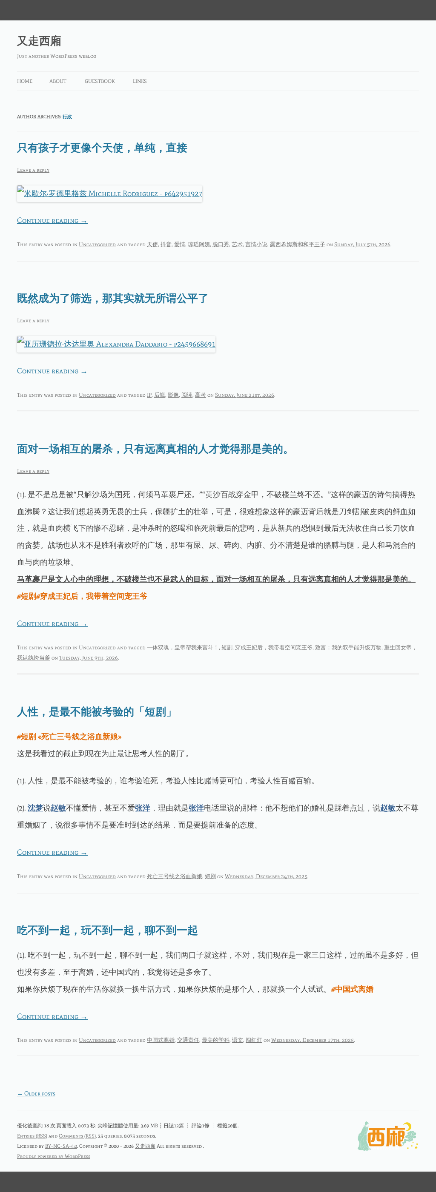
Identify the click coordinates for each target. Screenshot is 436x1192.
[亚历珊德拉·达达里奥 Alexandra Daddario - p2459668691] (116, 344)
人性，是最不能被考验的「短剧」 (97, 711)
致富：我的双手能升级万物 (348, 647)
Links (140, 81)
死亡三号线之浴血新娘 (174, 876)
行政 (67, 116)
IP (149, 395)
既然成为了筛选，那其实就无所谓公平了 (113, 298)
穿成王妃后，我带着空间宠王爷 (274, 647)
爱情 (179, 244)
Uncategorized (97, 244)
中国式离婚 (161, 1040)
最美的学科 (215, 1040)
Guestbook (100, 81)
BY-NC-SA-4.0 (61, 1146)
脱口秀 (220, 244)
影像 (173, 395)
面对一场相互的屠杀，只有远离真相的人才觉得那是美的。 (155, 448)
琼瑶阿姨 (199, 244)
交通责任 (188, 1040)
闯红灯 (254, 1040)
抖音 (166, 244)
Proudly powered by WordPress (53, 1156)
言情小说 (256, 244)
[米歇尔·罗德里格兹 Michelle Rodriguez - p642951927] (109, 193)
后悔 (159, 395)
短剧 (226, 647)
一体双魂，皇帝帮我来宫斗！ (183, 647)
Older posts (36, 1093)
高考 (200, 395)
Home (24, 81)
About (57, 81)
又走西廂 (39, 41)
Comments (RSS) (77, 1136)
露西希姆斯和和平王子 (297, 244)
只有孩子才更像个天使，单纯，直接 (102, 147)
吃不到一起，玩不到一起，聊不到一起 (107, 930)
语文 (237, 1040)
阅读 (186, 395)
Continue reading (52, 220)
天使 (152, 244)
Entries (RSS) (32, 1136)
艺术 (237, 244)
